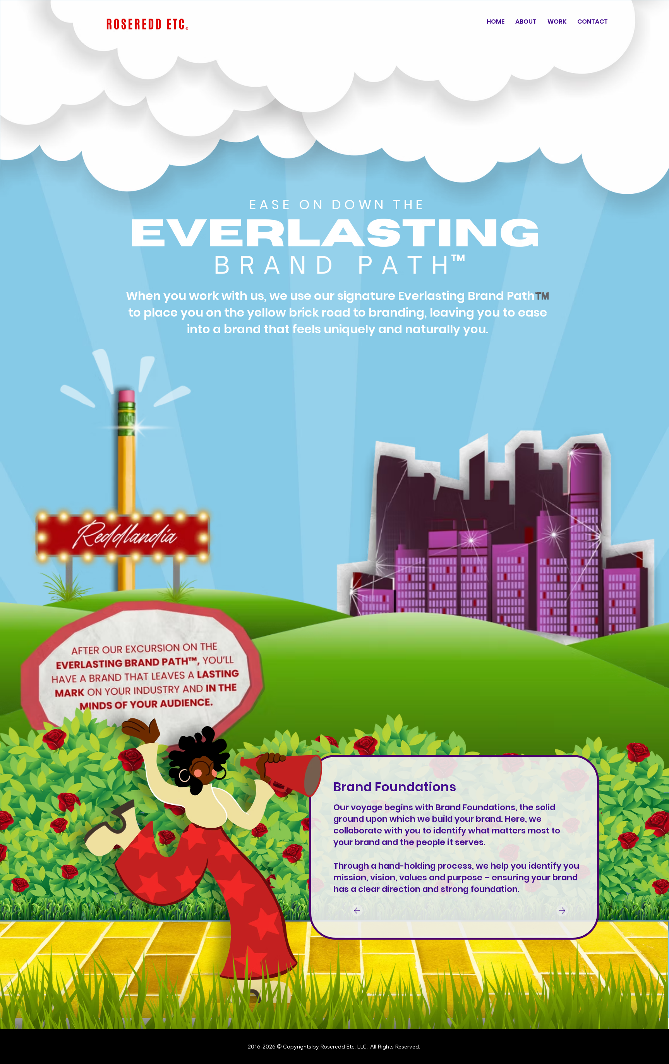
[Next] (562, 910)
